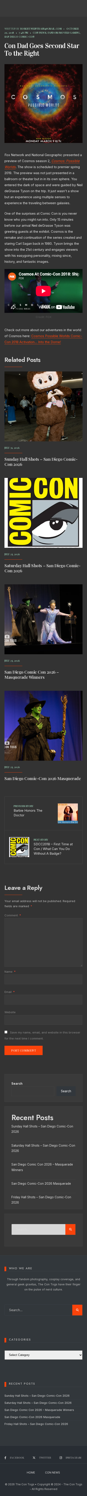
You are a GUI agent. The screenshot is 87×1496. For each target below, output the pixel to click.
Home (31, 1472)
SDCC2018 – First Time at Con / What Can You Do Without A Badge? (53, 847)
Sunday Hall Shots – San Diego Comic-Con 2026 (41, 461)
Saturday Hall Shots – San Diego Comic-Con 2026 (42, 568)
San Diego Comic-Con (19, 36)
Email (9, 992)
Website (10, 1012)
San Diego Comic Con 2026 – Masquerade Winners (31, 674)
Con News (39, 32)
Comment (12, 915)
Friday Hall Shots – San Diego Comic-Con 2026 (36, 1424)
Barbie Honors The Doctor (28, 810)
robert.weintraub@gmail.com (41, 28)
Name (10, 971)
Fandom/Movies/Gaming (64, 32)
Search (17, 1083)
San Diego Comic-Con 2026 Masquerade (42, 778)
